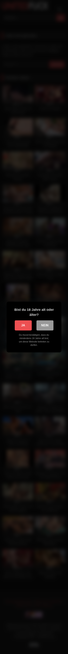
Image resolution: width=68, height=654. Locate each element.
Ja (23, 325)
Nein (45, 325)
